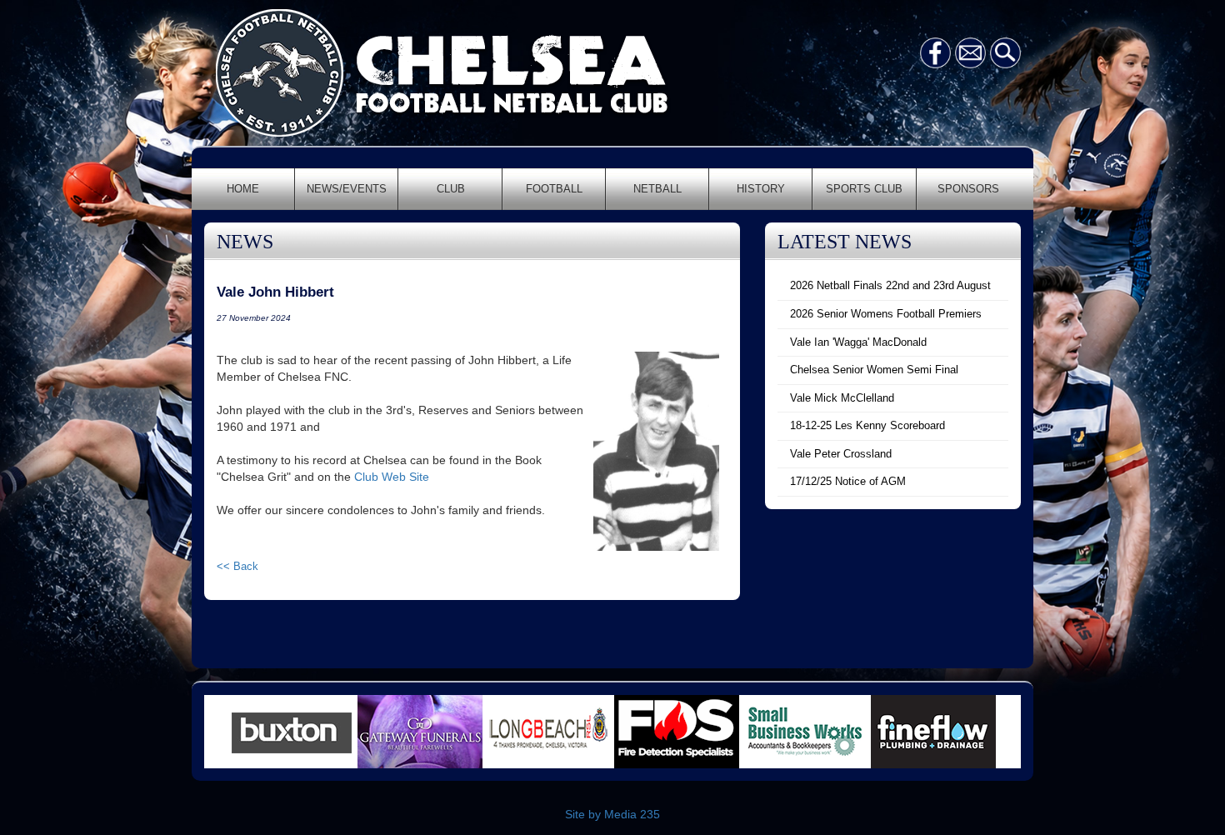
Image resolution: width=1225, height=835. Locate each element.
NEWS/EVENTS (347, 188)
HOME (243, 188)
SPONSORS (968, 188)
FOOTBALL (554, 188)
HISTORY (761, 188)
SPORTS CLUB (864, 188)
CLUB (451, 188)
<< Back (237, 566)
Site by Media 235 (612, 814)
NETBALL (657, 188)
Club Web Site (391, 476)
